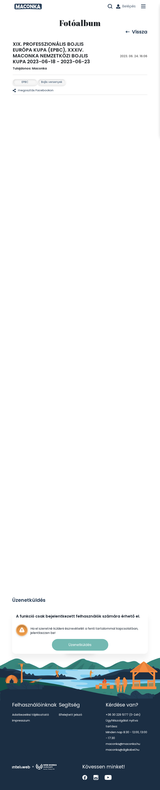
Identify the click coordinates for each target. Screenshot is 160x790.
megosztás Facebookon (35, 90)
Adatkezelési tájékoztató (30, 715)
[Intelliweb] (21, 767)
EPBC (25, 82)
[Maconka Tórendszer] (28, 6)
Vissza (139, 31)
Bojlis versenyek (51, 82)
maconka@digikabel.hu (122, 750)
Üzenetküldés (80, 644)
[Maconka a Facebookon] (84, 777)
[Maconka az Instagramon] (95, 777)
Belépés (129, 6)
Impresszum (21, 720)
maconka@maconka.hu (123, 744)
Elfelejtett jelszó (70, 715)
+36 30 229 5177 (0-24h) (123, 715)
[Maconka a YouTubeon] (108, 777)
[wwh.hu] (46, 767)
